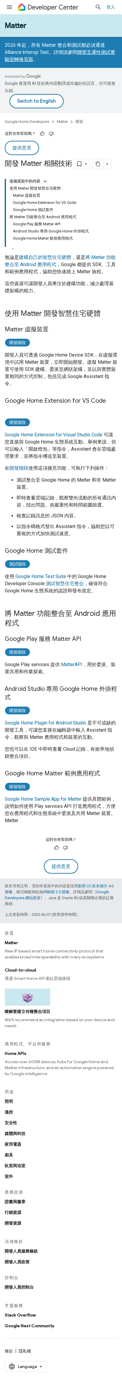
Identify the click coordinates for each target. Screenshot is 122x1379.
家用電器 (13, 1144)
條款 (9, 1351)
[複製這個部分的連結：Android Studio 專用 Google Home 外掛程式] (17, 697)
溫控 (9, 1112)
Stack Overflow (20, 1315)
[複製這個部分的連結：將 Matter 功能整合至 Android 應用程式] (25, 623)
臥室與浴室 (15, 1165)
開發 (79, 121)
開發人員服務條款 (21, 1251)
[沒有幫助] (51, 133)
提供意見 (21, 148)
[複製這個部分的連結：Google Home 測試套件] (74, 551)
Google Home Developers (27, 121)
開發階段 (17, 342)
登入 (111, 7)
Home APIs (15, 1053)
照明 (9, 1101)
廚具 (9, 1155)
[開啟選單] (9, 7)
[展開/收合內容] (45, 181)
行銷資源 (13, 1212)
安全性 (11, 1122)
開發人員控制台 (19, 1287)
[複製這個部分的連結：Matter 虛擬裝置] (54, 329)
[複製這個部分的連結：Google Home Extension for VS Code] (11, 409)
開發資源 (13, 1223)
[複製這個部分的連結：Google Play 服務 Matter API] (87, 639)
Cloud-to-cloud (20, 970)
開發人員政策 (17, 1261)
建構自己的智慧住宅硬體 (45, 257)
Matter (15, 25)
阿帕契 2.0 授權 (56, 892)
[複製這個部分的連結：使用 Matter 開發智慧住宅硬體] (107, 314)
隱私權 (25, 1351)
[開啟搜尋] (98, 7)
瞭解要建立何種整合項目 (27, 1011)
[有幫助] (42, 133)
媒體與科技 (15, 1133)
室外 (9, 1176)
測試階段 (17, 564)
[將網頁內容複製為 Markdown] (98, 164)
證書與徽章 (15, 1201)
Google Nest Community (29, 1325)
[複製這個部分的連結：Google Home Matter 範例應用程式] (106, 773)
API (71, 664)
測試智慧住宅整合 (65, 583)
